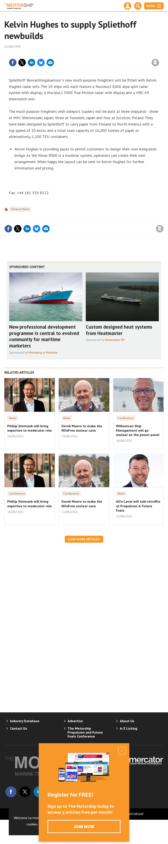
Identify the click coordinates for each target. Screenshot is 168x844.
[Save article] (155, 62)
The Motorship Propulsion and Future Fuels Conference (85, 732)
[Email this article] (50, 62)
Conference (126, 418)
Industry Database (24, 721)
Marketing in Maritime (43, 352)
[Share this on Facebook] (13, 62)
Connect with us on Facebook (11, 791)
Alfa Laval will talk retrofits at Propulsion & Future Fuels (138, 506)
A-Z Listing (128, 728)
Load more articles (84, 539)
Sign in (103, 54)
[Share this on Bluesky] (41, 62)
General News (20, 209)
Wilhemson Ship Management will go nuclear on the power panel (137, 430)
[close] (159, 54)
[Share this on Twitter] (22, 62)
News (12, 418)
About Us (127, 721)
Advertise (75, 721)
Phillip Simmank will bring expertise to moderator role (29, 428)
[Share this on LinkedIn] (31, 62)
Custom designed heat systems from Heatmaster (119, 330)
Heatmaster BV (115, 340)
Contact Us (18, 728)
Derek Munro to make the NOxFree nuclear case (81, 428)
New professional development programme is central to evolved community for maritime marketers (44, 336)
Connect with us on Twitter (25, 791)
